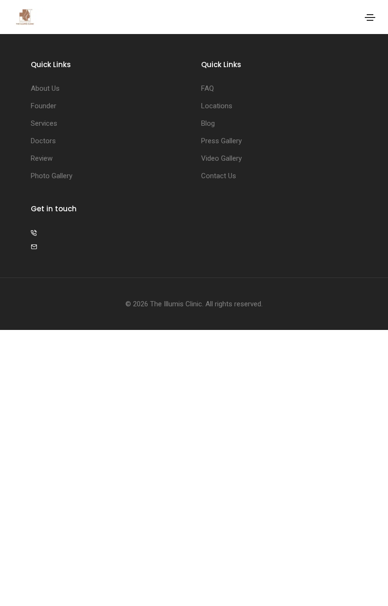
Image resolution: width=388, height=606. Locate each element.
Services (44, 123)
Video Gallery (221, 158)
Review (42, 158)
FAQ (207, 88)
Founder (43, 106)
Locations (216, 106)
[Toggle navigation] (370, 17)
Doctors (43, 141)
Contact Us (218, 176)
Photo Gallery (51, 176)
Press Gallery (221, 141)
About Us (45, 88)
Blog (208, 123)
